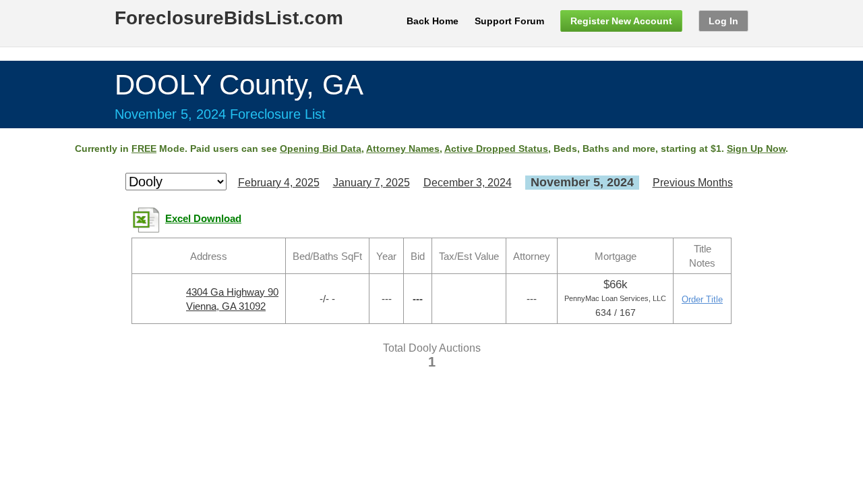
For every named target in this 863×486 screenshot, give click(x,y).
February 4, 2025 (279, 182)
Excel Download (203, 218)
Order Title (702, 299)
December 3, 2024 (467, 182)
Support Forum (509, 21)
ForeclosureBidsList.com (229, 17)
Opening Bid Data (320, 148)
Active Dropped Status (496, 148)
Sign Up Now (756, 148)
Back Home (432, 21)
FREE (143, 148)
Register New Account (621, 21)
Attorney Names (403, 148)
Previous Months (693, 182)
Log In (723, 21)
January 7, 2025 (371, 182)
